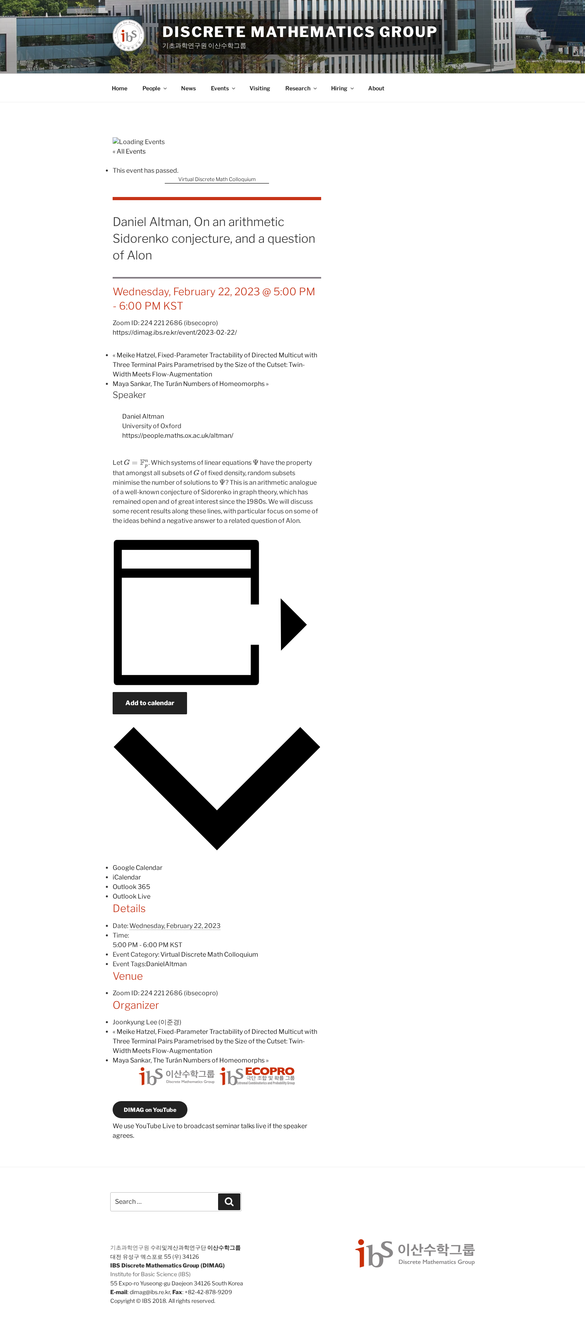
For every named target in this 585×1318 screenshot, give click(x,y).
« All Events (129, 151)
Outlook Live (131, 896)
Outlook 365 (131, 887)
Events (220, 88)
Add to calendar (149, 703)
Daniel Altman (143, 416)
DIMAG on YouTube (150, 1109)
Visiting (260, 88)
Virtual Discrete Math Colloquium (217, 179)
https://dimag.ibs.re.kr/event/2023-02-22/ (175, 332)
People (151, 88)
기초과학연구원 (129, 1247)
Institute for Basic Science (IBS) (150, 1274)
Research (297, 88)
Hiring (339, 88)
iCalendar (127, 877)
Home (119, 88)
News (188, 88)
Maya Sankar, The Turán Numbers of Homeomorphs (191, 384)
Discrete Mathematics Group (300, 32)
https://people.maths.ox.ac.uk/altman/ (177, 435)
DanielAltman (166, 964)
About (376, 88)
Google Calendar (137, 868)
